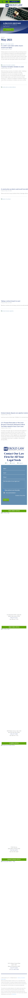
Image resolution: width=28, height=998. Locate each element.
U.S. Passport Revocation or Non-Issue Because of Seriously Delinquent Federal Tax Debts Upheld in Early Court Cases (13, 424)
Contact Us (8, 29)
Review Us (14, 1)
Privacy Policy (22, 495)
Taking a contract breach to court (10, 301)
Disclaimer (17, 495)
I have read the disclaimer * (11, 492)
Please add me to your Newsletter (12, 490)
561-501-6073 (14, 850)
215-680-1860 (15, 969)
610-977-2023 (14, 967)
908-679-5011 (14, 617)
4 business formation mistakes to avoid (12, 66)
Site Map (19, 977)
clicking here (14, 994)
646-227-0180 (14, 734)
